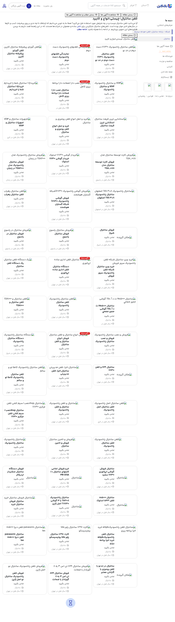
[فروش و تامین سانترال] (62, 440)
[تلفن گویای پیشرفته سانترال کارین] (23, 47)
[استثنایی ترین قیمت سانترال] (111, 119)
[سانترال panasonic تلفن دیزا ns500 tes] (24, 529)
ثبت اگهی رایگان (18, 6)
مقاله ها (37, 6)
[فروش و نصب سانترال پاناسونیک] (113, 335)
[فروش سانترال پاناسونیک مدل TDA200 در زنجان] (24, 157)
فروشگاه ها (167, 56)
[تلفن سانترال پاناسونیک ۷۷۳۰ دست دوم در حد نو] (115, 49)
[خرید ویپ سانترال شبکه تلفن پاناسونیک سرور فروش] (115, 261)
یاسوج (98, 180)
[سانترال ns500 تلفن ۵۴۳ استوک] (122, 505)
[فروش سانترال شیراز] (124, 238)
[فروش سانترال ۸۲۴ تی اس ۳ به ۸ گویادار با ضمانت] (70, 568)
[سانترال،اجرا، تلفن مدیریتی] (64, 367)
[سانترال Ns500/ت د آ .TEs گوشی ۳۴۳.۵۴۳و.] (115, 301)
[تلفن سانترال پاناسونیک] (62, 299)
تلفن (79, 26)
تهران (99, 72)
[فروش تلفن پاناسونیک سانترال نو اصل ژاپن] (24, 568)
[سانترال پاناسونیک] (15, 440)
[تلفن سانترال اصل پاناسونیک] (111, 403)
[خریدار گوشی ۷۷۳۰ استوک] (64, 155)
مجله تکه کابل (166, 72)
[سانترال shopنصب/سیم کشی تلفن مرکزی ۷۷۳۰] (24, 405)
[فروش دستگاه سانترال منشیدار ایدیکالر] (31, 478)
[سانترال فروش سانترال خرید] (19, 498)
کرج (8, 137)
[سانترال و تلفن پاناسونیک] (63, 403)
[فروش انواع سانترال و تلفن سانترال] (68, 335)
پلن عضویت (47, 6)
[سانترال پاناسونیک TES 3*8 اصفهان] (114, 191)
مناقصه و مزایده (165, 61)
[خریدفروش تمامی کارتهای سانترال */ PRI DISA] (76, 478)
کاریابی (169, 66)
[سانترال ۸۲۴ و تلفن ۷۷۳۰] (124, 375)
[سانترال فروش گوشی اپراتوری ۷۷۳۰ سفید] (122, 478)
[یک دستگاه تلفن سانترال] (18, 260)
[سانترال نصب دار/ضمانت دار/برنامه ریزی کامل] (70, 85)
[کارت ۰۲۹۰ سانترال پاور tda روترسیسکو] (70, 529)
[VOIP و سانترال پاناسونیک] (109, 83)
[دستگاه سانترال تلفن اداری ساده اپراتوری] (70, 261)
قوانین (150, 96)
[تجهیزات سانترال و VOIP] (17, 119)
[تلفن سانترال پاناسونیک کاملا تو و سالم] (24, 369)
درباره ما (169, 96)
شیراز (99, 245)
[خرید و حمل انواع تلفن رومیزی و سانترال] (70, 121)
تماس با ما (159, 96)
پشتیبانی (141, 96)
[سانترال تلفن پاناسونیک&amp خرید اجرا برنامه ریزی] (115, 529)
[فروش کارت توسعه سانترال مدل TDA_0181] (115, 157)
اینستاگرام (165, 77)
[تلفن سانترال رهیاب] (15, 191)
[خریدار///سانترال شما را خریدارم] (21, 83)
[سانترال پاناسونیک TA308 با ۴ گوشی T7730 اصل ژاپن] (76, 507)
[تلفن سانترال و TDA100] (17, 299)
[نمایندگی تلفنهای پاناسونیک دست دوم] (70, 49)
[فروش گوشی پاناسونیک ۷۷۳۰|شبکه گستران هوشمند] (70, 193)
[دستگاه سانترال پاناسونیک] (19, 335)
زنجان (99, 101)
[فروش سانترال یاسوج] (61, 230)
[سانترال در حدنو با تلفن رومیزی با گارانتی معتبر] (124, 575)
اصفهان (98, 209)
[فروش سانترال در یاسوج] (17, 230)
